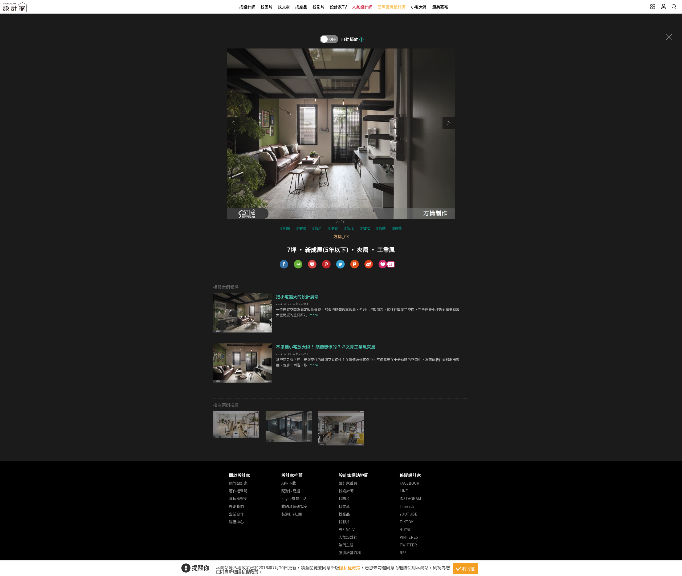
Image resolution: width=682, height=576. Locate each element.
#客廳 (285, 228)
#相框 (365, 228)
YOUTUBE (408, 514)
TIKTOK (406, 521)
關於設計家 (239, 475)
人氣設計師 (362, 7)
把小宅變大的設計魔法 (297, 296)
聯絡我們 (236, 506)
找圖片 (267, 7)
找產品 (301, 7)
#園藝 (397, 228)
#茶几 (349, 228)
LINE (404, 490)
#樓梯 (301, 228)
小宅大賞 (419, 7)
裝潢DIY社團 (291, 514)
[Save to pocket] (312, 264)
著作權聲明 (238, 490)
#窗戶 (317, 228)
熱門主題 (346, 544)
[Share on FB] (284, 264)
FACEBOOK (409, 483)
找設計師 (247, 7)
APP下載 (288, 483)
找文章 (284, 7)
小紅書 (405, 529)
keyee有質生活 (294, 498)
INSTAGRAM (410, 498)
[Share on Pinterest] (326, 264)
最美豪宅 (440, 7)
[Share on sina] (368, 264)
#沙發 (333, 228)
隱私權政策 (349, 567)
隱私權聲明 (238, 498)
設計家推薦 (292, 475)
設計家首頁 (348, 483)
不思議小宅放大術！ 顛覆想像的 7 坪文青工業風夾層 (325, 346)
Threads (407, 506)
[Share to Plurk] (354, 264)
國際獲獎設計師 (391, 7)
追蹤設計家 (410, 475)
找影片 (318, 7)
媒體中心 (236, 521)
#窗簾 (381, 228)
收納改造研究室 (294, 506)
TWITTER (408, 544)
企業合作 (236, 514)
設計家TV (338, 7)
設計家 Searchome (14, 8)
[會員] (663, 6)
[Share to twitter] (340, 264)
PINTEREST (410, 537)
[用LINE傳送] (298, 264)
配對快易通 (290, 490)
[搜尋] (674, 6)
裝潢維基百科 (350, 552)
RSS (403, 552)
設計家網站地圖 (353, 475)
